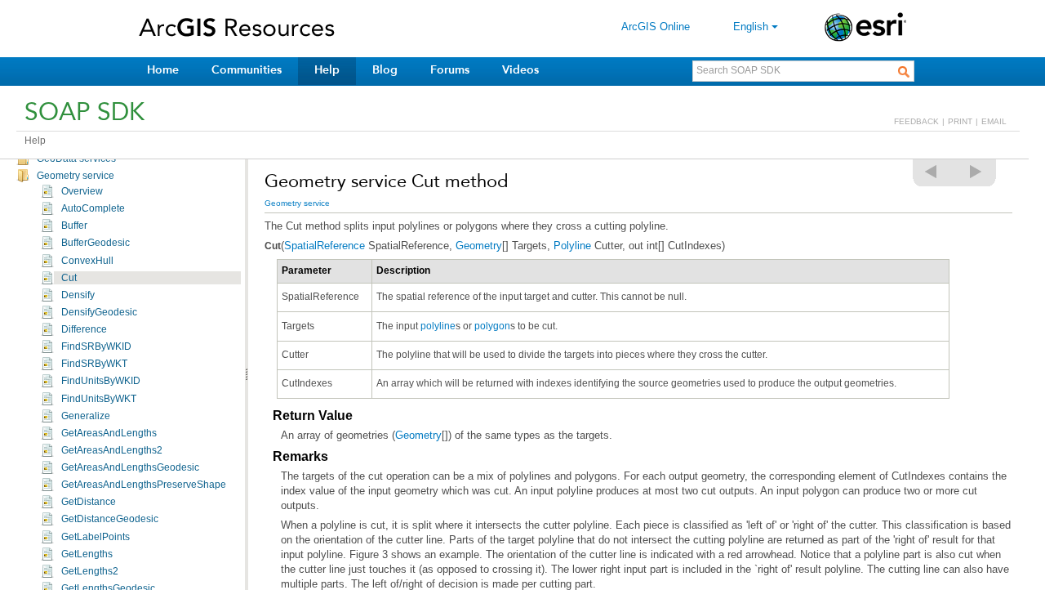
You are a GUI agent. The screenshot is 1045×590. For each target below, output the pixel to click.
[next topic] (976, 171)
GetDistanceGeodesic (109, 519)
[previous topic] (931, 171)
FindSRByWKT (94, 364)
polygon (492, 326)
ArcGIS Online (655, 26)
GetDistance (88, 502)
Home (163, 70)
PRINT (960, 121)
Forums (449, 70)
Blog (385, 70)
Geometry (479, 245)
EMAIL (994, 121)
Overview (82, 191)
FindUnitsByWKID (100, 381)
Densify (78, 295)
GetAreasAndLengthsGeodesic (130, 467)
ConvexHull (87, 261)
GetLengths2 (89, 571)
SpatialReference (324, 245)
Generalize (85, 416)
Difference (84, 329)
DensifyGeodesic (99, 312)
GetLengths (87, 554)
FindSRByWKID (96, 346)
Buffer (74, 225)
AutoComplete (93, 208)
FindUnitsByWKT (98, 399)
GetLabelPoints (95, 537)
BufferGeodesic (95, 243)
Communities (246, 70)
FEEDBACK (916, 121)
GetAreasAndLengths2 (111, 450)
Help (327, 70)
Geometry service (75, 176)
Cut (69, 278)
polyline (438, 326)
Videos (520, 70)
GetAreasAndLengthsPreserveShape (143, 484)
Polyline (572, 245)
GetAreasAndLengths (109, 433)
